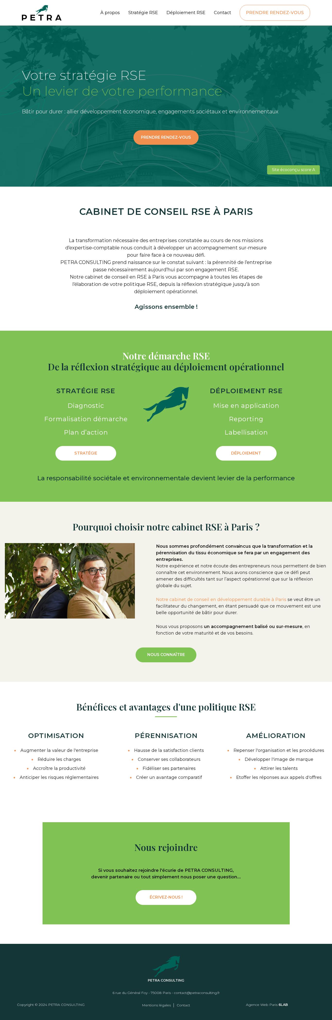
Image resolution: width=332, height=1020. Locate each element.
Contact (222, 12)
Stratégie (85, 453)
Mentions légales (156, 1005)
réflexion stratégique (207, 284)
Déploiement (246, 453)
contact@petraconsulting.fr (197, 993)
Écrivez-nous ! (166, 897)
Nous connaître (166, 654)
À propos (110, 12)
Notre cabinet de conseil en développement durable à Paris (221, 599)
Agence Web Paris (262, 1004)
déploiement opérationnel (165, 291)
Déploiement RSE (185, 12)
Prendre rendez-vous (275, 12)
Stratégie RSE (143, 12)
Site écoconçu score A (293, 169)
